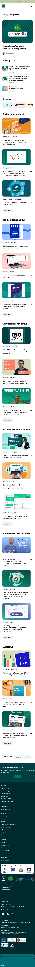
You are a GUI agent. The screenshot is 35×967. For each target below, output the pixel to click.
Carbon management (7, 791)
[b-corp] (3, 879)
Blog (2, 829)
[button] (31, 6)
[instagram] (8, 914)
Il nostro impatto (5, 847)
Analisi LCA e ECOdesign (7, 798)
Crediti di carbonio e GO (7, 801)
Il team (3, 842)
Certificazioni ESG (6, 793)
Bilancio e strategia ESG (7, 788)
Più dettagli (3, 883)
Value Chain (4, 796)
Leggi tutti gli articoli (22, 757)
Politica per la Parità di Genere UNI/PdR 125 (12, 907)
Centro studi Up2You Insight (8, 824)
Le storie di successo (6, 816)
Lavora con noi (5, 845)
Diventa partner (5, 850)
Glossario (3, 832)
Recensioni (4, 835)
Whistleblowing (5, 909)
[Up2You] (3, 6)
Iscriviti (17, 776)
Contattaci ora (5, 860)
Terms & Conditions (6, 904)
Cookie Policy (4, 901)
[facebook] (12, 914)
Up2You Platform (5, 809)
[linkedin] (3, 914)
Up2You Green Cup (6, 827)
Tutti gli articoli (7, 210)
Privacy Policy (4, 899)
